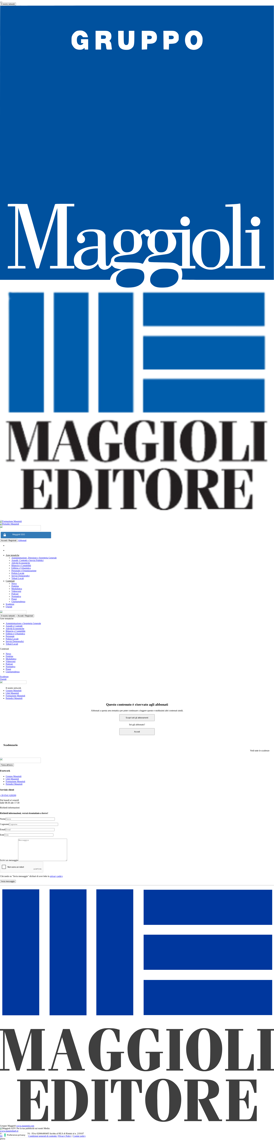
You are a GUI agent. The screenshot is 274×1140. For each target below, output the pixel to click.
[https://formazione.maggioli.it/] (137, 521)
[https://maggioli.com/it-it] (137, 147)
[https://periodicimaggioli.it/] (137, 524)
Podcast (14, 594)
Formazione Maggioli (15, 695)
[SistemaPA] (20, 530)
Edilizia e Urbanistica (21, 568)
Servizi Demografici (20, 576)
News (14, 583)
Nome (3, 819)
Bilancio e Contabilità (21, 565)
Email (2, 829)
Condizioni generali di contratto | (43, 1136)
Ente (2, 835)
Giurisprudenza (18, 601)
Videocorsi (16, 591)
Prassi (14, 599)
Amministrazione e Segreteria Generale (23, 623)
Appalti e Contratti (14, 626)
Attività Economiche (20, 563)
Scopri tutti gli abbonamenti (137, 718)
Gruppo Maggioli (13, 690)
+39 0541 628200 (8, 795)
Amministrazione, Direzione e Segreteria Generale (34, 558)
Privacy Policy (64, 1136)
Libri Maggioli (12, 693)
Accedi (137, 732)
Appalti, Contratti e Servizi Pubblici (27, 560)
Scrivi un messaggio (9, 860)
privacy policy (56, 876)
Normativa (16, 596)
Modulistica (16, 588)
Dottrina (15, 586)
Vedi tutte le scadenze (259, 750)
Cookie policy (79, 1136)
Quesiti (9, 606)
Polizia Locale (17, 573)
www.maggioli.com (25, 1126)
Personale (10, 636)
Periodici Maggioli (14, 698)
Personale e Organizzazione (23, 570)
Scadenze (10, 604)
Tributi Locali (17, 578)
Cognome (4, 824)
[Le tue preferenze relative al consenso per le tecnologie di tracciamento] (15, 1135)
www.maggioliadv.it (9, 1131)
